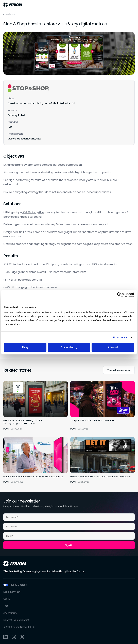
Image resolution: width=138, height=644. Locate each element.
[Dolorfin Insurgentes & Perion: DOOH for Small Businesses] (35, 460)
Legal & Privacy (12, 591)
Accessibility (10, 612)
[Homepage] (14, 563)
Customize (67, 347)
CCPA (6, 598)
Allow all (113, 347)
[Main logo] (12, 5)
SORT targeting (33, 212)
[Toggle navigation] (133, 5)
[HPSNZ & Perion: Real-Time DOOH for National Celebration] (102, 460)
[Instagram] (14, 637)
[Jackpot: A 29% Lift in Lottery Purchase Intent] (102, 405)
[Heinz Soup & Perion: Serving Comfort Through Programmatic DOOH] (35, 405)
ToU (5, 605)
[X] (22, 637)
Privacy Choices (18, 584)
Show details (120, 337)
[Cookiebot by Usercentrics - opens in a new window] (119, 294)
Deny (25, 347)
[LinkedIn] (5, 637)
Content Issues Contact (16, 619)
